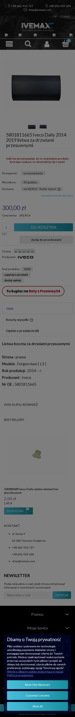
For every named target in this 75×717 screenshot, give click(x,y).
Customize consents (38, 695)
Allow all (37, 706)
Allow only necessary (37, 684)
